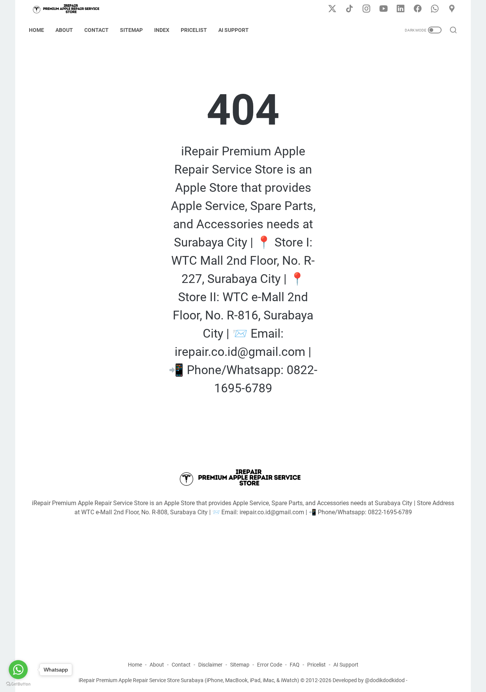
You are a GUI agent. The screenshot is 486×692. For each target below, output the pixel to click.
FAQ (295, 665)
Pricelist (194, 30)
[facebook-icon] (417, 9)
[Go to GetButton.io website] (18, 684)
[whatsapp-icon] (434, 9)
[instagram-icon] (366, 9)
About (64, 30)
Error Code (269, 665)
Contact (96, 30)
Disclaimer (210, 665)
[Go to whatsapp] (18, 669)
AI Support (233, 30)
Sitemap (131, 30)
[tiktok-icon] (349, 9)
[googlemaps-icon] (452, 9)
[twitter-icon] (332, 9)
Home (36, 30)
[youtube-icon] (383, 9)
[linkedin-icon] (400, 9)
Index (161, 30)
